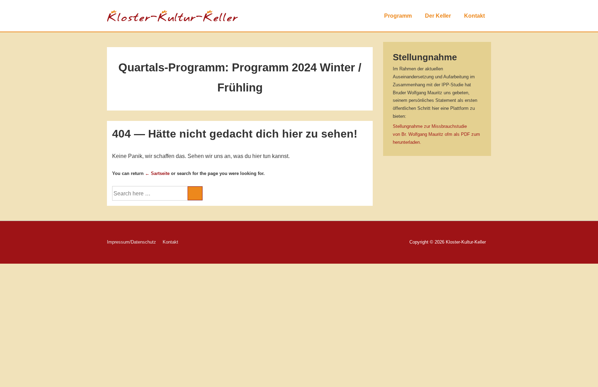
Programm (398, 16)
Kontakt (474, 16)
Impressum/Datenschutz (131, 242)
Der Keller (438, 16)
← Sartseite (157, 173)
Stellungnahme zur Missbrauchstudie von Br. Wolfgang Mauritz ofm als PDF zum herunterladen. (436, 134)
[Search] (195, 193)
